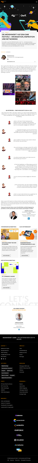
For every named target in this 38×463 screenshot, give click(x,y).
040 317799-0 (19, 326)
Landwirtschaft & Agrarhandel (7, 407)
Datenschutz (17, 460)
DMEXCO (3, 390)
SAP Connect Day (4, 386)
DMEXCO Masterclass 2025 (24, 368)
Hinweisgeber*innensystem (26, 460)
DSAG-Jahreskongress (5, 392)
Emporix (21, 384)
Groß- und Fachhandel (5, 401)
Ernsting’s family (22, 394)
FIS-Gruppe (21, 356)
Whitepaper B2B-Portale (24, 366)
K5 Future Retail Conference (6, 384)
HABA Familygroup (23, 388)
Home (3, 32)
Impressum (12, 460)
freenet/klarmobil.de (23, 392)
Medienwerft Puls (23, 352)
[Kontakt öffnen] (35, 231)
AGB (8, 460)
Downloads (21, 372)
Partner (21, 354)
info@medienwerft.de (5, 354)
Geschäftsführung (23, 350)
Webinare (21, 370)
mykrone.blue (22, 386)
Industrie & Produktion (5, 403)
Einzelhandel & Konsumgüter (7, 405)
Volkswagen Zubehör (23, 390)
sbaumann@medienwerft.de (19, 327)
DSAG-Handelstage (5, 388)
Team (20, 348)
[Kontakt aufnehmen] (7, 59)
